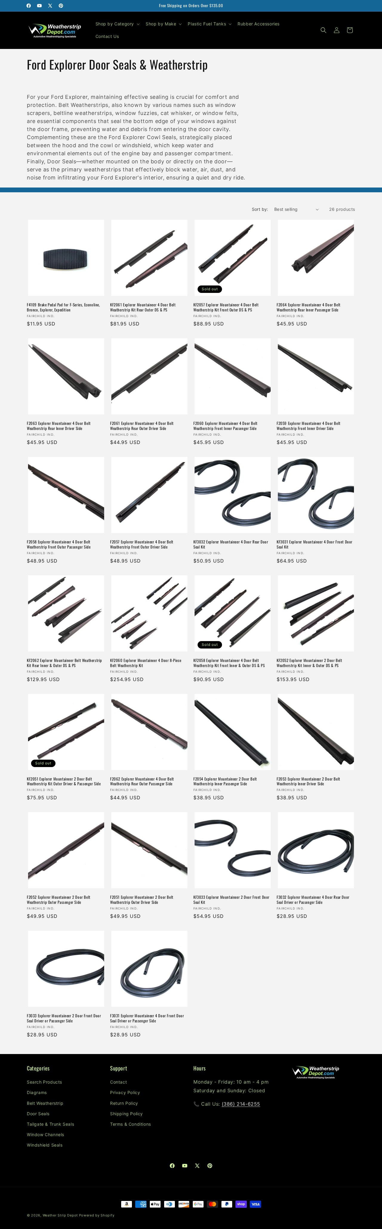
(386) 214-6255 (241, 1104)
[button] (117, 24)
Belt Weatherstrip (45, 1103)
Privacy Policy (125, 1092)
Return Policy (124, 1103)
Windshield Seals (45, 1144)
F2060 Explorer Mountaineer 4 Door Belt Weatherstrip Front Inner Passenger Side (225, 426)
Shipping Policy (126, 1113)
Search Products (44, 1081)
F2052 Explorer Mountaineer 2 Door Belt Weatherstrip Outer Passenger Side (58, 900)
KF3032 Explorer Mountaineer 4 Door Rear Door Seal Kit (230, 544)
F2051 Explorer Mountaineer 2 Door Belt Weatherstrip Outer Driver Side (141, 900)
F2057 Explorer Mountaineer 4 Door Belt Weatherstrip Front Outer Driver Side (141, 544)
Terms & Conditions (130, 1124)
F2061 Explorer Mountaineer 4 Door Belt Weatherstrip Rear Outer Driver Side (142, 426)
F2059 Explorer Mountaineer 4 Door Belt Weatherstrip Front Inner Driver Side (309, 426)
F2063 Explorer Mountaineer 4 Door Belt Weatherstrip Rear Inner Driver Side (59, 426)
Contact (118, 1081)
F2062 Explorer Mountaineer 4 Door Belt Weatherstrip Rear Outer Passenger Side (142, 781)
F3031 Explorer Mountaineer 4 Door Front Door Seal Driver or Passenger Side (147, 1018)
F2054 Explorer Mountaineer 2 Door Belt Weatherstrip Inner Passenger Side (225, 781)
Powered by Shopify (97, 1215)
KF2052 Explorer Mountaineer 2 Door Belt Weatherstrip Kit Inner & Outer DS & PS (309, 663)
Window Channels (45, 1134)
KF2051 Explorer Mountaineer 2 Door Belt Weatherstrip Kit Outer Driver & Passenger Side (64, 781)
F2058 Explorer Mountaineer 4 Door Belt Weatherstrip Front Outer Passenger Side (58, 544)
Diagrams (37, 1092)
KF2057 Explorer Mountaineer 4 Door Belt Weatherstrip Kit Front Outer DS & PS (225, 307)
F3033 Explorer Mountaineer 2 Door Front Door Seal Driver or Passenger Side (64, 1018)
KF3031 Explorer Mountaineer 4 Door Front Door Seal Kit (314, 544)
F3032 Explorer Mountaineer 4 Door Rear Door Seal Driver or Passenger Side (313, 900)
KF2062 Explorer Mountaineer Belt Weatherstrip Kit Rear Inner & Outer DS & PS (64, 663)
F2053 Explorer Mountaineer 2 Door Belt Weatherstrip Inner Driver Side (308, 781)
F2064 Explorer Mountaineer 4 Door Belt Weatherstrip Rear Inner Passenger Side (309, 307)
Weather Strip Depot (60, 1215)
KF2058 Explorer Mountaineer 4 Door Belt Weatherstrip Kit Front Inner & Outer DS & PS (229, 663)
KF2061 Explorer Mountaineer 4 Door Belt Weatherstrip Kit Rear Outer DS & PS (142, 307)
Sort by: (260, 209)
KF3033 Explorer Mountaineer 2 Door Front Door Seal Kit (231, 900)
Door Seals (38, 1113)
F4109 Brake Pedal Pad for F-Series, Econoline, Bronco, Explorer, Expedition (63, 307)
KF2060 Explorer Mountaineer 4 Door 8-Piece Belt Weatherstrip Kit (145, 663)
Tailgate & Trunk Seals (50, 1124)
